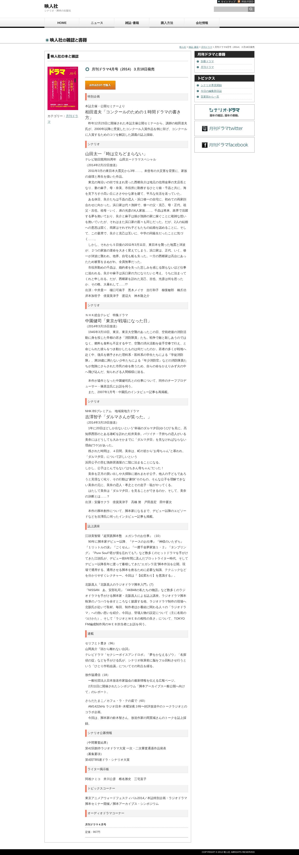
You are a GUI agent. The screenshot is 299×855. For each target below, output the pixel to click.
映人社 (182, 47)
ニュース (97, 23)
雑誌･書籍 (132, 23)
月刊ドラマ (206, 47)
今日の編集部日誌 (211, 91)
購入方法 (167, 23)
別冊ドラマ (207, 61)
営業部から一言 (210, 96)
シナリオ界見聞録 (211, 85)
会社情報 (202, 23)
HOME (62, 23)
